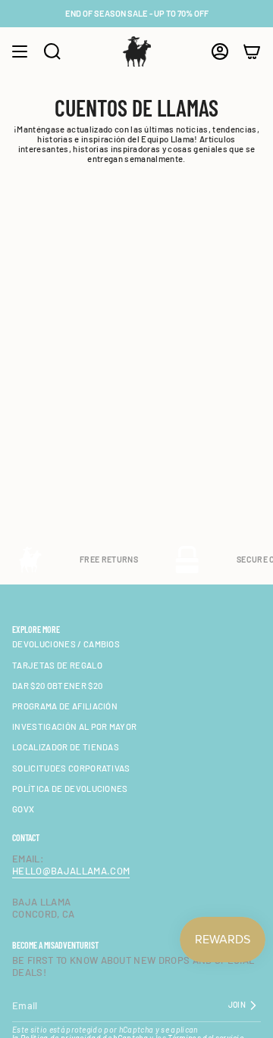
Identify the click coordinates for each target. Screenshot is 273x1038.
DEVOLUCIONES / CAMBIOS (66, 644)
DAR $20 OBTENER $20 (57, 685)
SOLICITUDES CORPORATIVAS (71, 768)
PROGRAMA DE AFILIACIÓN (65, 706)
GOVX (23, 809)
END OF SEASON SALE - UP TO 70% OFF (137, 13)
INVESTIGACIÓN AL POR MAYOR (74, 726)
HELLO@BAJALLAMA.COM (71, 871)
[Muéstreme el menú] (20, 51)
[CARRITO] (252, 51)
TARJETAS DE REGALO (57, 665)
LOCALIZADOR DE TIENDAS (65, 747)
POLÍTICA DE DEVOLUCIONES (70, 788)
